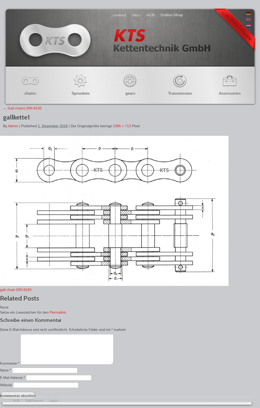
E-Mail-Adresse (12, 378)
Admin (13, 126)
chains (30, 93)
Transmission (180, 93)
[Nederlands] (248, 26)
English (114, 45)
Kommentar (9, 363)
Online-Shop (171, 15)
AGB (150, 15)
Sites (136, 15)
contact (119, 15)
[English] (248, 20)
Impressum (34, 400)
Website (6, 385)
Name (5, 370)
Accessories (230, 93)
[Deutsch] (248, 14)
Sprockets (81, 93)
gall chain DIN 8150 (15, 290)
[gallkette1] (114, 285)
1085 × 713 (122, 126)
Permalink (58, 312)
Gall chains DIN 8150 (22, 108)
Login (53, 400)
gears (130, 93)
